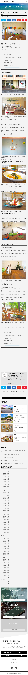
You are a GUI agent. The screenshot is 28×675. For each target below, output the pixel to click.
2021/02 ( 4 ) (6, 508)
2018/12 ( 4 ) (6, 559)
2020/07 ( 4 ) (6, 522)
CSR (21, 656)
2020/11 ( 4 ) (6, 516)
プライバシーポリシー (14, 662)
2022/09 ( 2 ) (6, 474)
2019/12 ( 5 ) (6, 536)
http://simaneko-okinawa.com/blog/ (12, 67)
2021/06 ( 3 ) (6, 502)
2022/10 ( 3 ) (6, 473)
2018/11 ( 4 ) (6, 560)
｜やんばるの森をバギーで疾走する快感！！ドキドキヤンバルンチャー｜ (14, 391)
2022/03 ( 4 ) (6, 484)
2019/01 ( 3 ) (6, 554)
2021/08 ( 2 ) (6, 498)
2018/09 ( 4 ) (6, 564)
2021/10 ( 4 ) (6, 495)
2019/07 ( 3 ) (6, 545)
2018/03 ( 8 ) (6, 573)
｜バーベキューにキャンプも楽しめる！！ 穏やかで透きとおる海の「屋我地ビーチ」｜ (14, 394)
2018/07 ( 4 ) (6, 567)
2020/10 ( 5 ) (6, 517)
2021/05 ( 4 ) (6, 503)
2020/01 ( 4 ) (6, 532)
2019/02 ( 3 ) (6, 553)
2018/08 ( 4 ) (6, 565)
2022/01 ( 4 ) (6, 487)
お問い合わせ (14, 664)
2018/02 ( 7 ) (6, 575)
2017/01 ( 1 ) (6, 583)
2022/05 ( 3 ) (6, 481)
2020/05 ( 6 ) (6, 526)
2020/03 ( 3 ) (6, 529)
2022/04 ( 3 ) (6, 483)
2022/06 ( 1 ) (6, 479)
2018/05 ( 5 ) (6, 570)
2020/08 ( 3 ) (6, 521)
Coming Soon (14, 629)
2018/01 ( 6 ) (6, 577)
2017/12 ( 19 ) (6, 581)
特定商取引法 (14, 659)
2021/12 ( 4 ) (6, 492)
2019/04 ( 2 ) (6, 549)
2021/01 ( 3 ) (6, 510)
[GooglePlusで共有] (19, 20)
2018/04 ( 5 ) (6, 572)
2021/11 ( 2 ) (6, 493)
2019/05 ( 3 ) (6, 548)
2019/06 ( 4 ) (6, 546)
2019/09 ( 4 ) (6, 541)
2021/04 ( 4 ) (6, 505)
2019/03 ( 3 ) (6, 551)
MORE (14, 599)
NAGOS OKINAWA (7, 652)
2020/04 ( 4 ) (6, 527)
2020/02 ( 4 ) (6, 530)
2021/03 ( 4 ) (6, 506)
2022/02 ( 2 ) (6, 486)
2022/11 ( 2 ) (6, 471)
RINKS (7, 656)
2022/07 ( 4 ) (6, 478)
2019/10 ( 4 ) (6, 540)
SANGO (20, 652)
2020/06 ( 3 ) (6, 524)
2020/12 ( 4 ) (6, 514)
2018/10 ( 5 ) (6, 562)
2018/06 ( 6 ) (6, 569)
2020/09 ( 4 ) (6, 519)
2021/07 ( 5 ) (6, 500)
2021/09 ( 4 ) (6, 497)
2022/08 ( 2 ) (6, 476)
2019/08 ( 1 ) (6, 543)
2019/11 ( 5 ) (6, 538)
